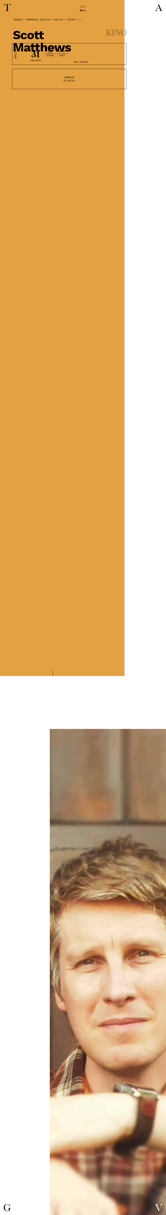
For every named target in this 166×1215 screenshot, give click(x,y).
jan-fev (58, 19)
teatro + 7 (74, 19)
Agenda (18, 19)
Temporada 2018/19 (38, 19)
